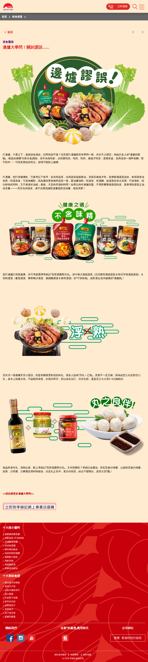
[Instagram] (20, 638)
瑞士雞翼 (9, 594)
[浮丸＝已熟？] (74, 332)
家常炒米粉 (10, 602)
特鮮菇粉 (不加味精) (14, 538)
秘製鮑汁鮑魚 (11, 557)
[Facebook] (10, 638)
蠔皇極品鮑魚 (11, 549)
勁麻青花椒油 (11, 568)
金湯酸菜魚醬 (11, 542)
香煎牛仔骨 (10, 586)
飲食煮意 (17, 17)
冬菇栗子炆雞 (11, 598)
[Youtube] (31, 638)
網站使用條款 (60, 655)
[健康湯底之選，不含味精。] (74, 233)
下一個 (142, 32)
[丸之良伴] (74, 425)
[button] (134, 6)
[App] (65, 638)
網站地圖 (87, 655)
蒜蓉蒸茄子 (10, 605)
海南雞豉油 (10, 565)
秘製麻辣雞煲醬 (12, 534)
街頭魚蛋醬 (10, 546)
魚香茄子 (9, 609)
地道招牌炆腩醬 (12, 553)
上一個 (133, 32)
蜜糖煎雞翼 (10, 617)
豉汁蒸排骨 (10, 613)
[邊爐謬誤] (74, 100)
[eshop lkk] (5, 504)
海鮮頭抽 (9, 561)
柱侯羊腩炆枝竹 (12, 590)
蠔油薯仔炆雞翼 (12, 583)
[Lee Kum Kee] (8, 7)
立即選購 (122, 6)
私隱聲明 (75, 655)
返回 (10, 32)
